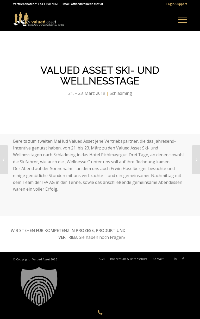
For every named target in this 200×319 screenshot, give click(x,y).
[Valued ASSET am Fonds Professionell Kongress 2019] (4, 159)
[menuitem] (175, 4)
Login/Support (176, 4)
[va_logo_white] (38, 19)
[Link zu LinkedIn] (175, 258)
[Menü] (180, 19)
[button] (100, 286)
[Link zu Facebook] (183, 258)
